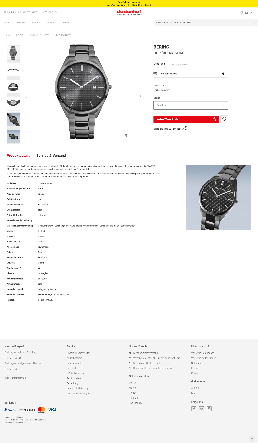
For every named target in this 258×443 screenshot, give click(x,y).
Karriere (195, 368)
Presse (194, 373)
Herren (19, 35)
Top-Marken (135, 403)
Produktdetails (18, 156)
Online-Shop (14, 12)
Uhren (46, 35)
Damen (132, 382)
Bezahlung (72, 383)
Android (195, 387)
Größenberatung (75, 373)
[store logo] (129, 11)
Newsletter (72, 368)
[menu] (129, 22)
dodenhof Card (74, 358)
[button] (26, 96)
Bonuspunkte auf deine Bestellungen (152, 368)
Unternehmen (198, 363)
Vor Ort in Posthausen (202, 353)
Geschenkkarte (74, 363)
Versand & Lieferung (77, 388)
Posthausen (32, 12)
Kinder (132, 392)
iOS (193, 392)
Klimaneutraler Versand (145, 353)
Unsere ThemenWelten (78, 353)
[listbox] (202, 105)
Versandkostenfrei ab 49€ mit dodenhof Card (156, 358)
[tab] (18, 156)
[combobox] (206, 22)
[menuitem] (7, 22)
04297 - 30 (11, 369)
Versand (183, 65)
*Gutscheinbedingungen (14, 417)
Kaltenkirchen (49, 12)
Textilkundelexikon (76, 378)
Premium (134, 397)
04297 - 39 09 (13, 358)
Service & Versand (51, 156)
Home (7, 35)
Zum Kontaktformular (15, 377)
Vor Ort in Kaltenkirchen (203, 358)
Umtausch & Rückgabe (79, 393)
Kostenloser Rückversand (146, 363)
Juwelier (33, 35)
